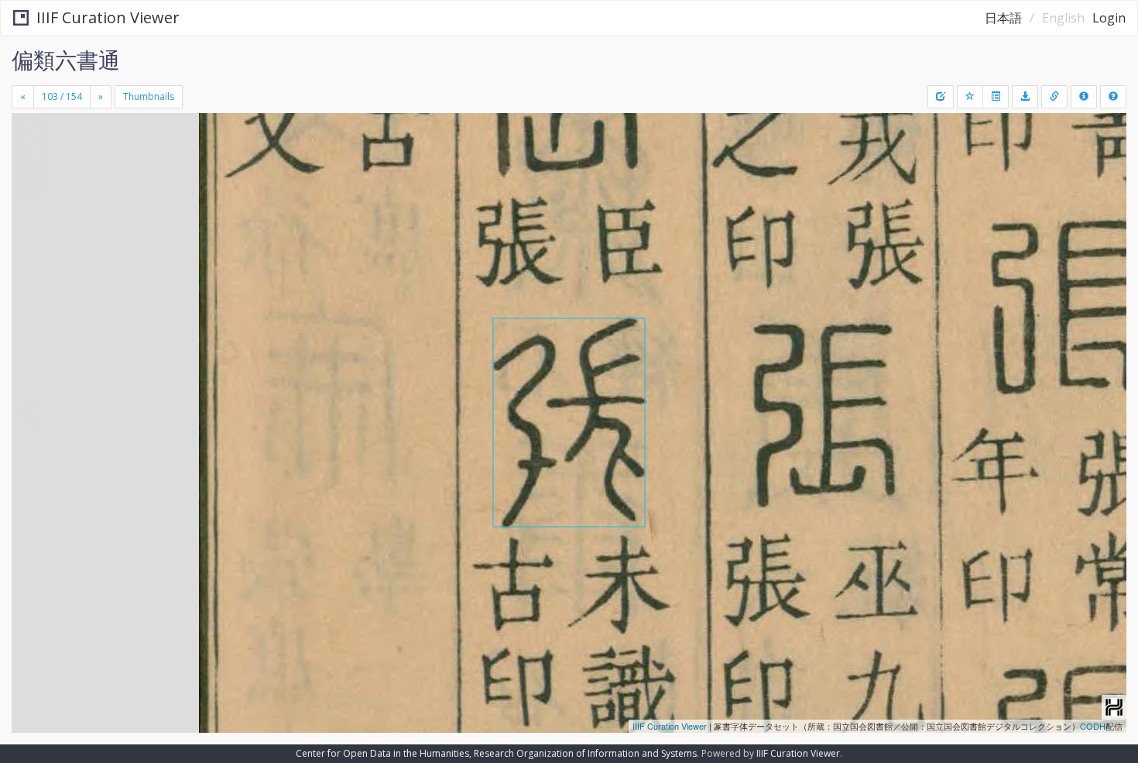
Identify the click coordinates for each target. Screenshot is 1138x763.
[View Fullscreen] (29, 179)
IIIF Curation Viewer (108, 17)
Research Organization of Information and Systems (585, 753)
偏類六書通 (66, 59)
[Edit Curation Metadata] (940, 96)
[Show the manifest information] (1084, 96)
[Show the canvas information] (1054, 96)
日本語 (1003, 17)
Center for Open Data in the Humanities (382, 753)
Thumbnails (148, 96)
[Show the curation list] (995, 96)
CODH (1092, 726)
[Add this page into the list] (970, 96)
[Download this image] (1025, 96)
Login (1109, 17)
